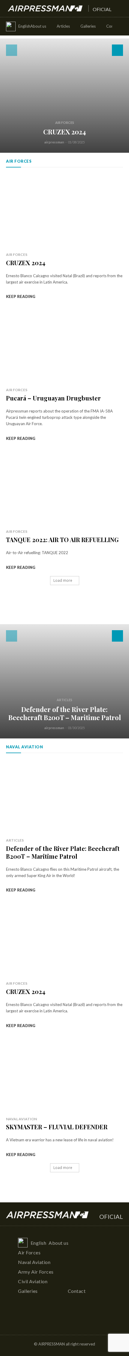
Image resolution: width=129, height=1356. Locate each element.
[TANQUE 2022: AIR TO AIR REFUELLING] (64, 488)
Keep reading (20, 296)
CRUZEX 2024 (64, 131)
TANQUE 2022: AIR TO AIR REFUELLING (62, 539)
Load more (62, 580)
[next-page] (117, 50)
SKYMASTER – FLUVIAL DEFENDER (56, 1127)
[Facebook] (53, 1319)
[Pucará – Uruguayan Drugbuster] (64, 346)
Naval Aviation (21, 1119)
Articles (64, 700)
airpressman (54, 142)
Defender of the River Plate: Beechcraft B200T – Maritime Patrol (64, 713)
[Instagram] (64, 1319)
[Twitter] (76, 1319)
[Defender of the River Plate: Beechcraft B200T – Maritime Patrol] (64, 681)
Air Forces (64, 122)
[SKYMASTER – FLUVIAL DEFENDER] (64, 1075)
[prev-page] (11, 50)
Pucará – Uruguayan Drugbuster (53, 398)
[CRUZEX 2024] (64, 95)
